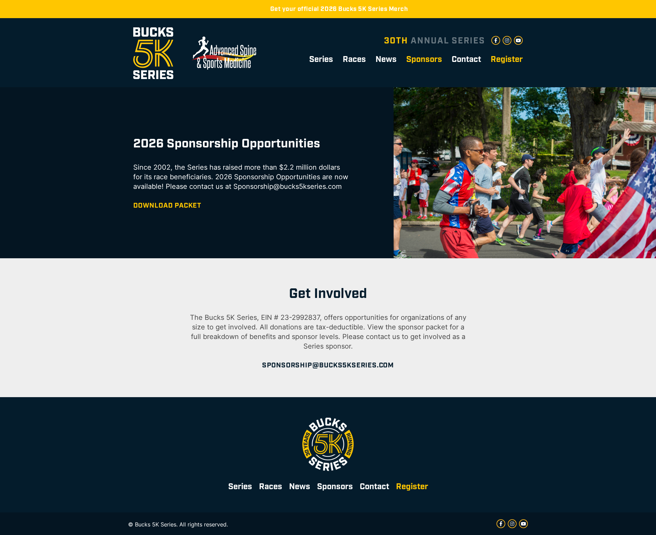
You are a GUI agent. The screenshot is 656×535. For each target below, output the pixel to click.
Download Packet (167, 205)
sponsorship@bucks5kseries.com (328, 365)
